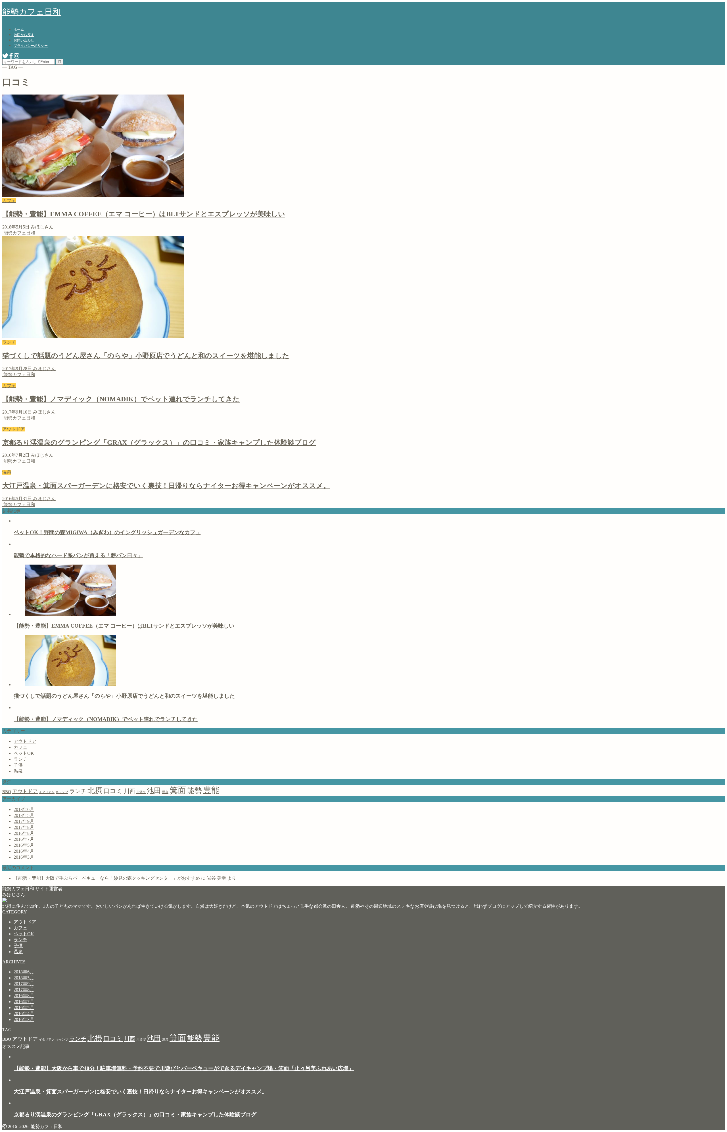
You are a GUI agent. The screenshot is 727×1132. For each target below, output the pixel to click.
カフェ (20, 747)
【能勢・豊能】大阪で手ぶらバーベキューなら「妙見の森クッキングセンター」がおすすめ (107, 878)
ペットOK (24, 753)
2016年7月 (24, 839)
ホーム (19, 30)
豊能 (211, 790)
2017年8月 (24, 827)
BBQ (6, 791)
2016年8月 (24, 833)
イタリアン (47, 792)
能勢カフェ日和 (31, 11)
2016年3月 (24, 857)
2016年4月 (24, 851)
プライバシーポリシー (31, 46)
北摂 (94, 791)
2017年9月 (24, 821)
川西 (129, 791)
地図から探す (24, 35)
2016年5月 (24, 845)
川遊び (141, 792)
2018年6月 (24, 809)
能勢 (194, 791)
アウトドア (25, 741)
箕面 (178, 790)
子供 (18, 765)
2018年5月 (24, 815)
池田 (154, 791)
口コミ (113, 791)
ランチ (20, 759)
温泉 (18, 771)
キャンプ (62, 792)
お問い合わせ (24, 40)
